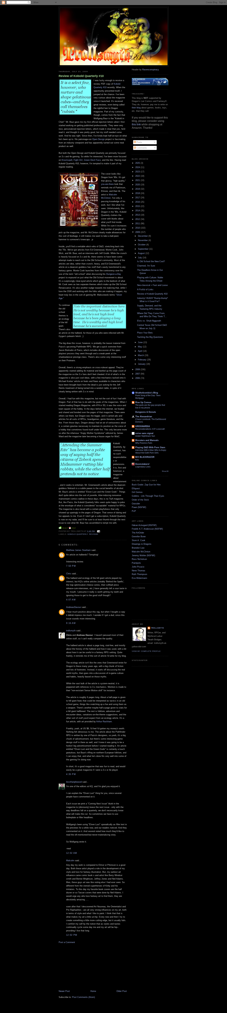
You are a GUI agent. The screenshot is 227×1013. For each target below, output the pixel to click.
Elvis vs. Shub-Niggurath (149, 320)
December (143, 236)
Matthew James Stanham (78, 550)
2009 (138, 232)
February (142, 359)
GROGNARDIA (142, 426)
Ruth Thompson (139, 574)
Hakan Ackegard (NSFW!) (144, 525)
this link (136, 124)
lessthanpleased (74, 782)
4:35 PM (71, 774)
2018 (138, 193)
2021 (138, 180)
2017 (138, 197)
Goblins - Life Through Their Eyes (148, 496)
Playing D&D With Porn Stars (150, 447)
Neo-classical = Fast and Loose (152, 285)
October (142, 244)
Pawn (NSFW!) (139, 507)
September (143, 249)
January (142, 364)
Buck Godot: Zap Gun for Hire (146, 484)
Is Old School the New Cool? (151, 261)
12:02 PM (71, 935)
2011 (138, 223)
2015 (138, 206)
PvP (134, 511)
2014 (138, 210)
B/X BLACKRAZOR (144, 457)
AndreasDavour (73, 607)
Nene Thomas (138, 570)
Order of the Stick (140, 500)
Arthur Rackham (104, 721)
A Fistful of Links (145, 289)
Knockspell (67, 160)
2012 (138, 219)
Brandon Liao (138, 548)
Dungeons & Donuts (145, 412)
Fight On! (78, 160)
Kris (137, 460)
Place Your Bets (145, 332)
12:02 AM (71, 853)
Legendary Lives (142, 467)
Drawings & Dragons (141, 544)
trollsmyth (71, 630)
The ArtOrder (138, 532)
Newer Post (64, 991)
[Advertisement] (84, 966)
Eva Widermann (139, 578)
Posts (139, 142)
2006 (138, 378)
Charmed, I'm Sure (146, 265)
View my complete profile (146, 651)
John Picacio (138, 567)
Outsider (136, 503)
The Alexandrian (143, 416)
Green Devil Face (92, 160)
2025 (138, 163)
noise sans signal (144, 433)
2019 (138, 189)
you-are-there (107, 184)
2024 (138, 167)
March (141, 355)
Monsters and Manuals (147, 440)
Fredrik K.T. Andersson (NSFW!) (147, 529)
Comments (141, 148)
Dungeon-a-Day (113, 274)
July (140, 257)
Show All (165, 471)
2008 (138, 369)
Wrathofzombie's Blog (146, 392)
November (143, 240)
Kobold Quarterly (78, 534)
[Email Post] (98, 531)
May (140, 346)
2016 (138, 202)
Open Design (98, 139)
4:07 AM (71, 599)
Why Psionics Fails (143, 443)
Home (93, 991)
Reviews (93, 534)
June (140, 342)
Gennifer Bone (139, 536)
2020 (138, 184)
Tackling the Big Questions (150, 337)
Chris (68, 573)
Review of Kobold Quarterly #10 (81, 76)
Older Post (121, 991)
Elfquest (136, 488)
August (141, 253)
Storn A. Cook (138, 540)
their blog (136, 107)
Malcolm (70, 860)
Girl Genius (137, 492)
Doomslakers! (142, 464)
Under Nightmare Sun (145, 436)
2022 (138, 176)
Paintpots (136, 563)
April (140, 351)
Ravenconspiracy (150, 69)
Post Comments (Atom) (83, 997)
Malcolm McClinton (141, 551)
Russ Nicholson (139, 559)
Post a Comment (67, 942)
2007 (138, 374)
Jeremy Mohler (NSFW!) (143, 555)
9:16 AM (71, 623)
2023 (138, 171)
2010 (138, 228)
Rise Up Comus (143, 402)
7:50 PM (71, 566)
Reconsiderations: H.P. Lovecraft (150, 429)
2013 (138, 215)
